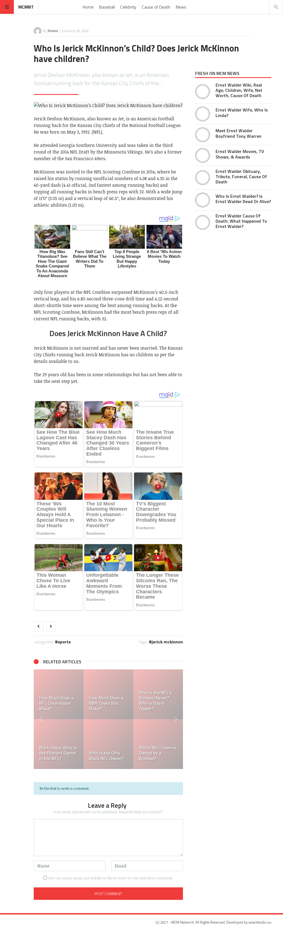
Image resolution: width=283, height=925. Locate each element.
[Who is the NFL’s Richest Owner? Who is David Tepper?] (158, 694)
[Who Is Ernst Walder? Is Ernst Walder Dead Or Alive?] (202, 200)
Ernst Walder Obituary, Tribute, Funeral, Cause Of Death (241, 176)
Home (88, 7)
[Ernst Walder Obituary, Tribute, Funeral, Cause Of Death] (202, 177)
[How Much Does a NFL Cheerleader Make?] (58, 694)
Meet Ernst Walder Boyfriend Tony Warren (238, 133)
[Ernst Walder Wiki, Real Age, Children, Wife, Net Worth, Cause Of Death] (202, 91)
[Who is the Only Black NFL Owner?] (108, 744)
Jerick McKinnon (167, 641)
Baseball (107, 7)
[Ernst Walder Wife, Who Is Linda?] (202, 113)
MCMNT (26, 7)
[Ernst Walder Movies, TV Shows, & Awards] (202, 155)
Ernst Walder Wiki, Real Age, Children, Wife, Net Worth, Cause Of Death (239, 90)
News (181, 7)
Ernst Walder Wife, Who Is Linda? (242, 112)
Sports (64, 641)
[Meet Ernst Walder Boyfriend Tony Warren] (202, 134)
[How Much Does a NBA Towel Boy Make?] (108, 694)
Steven (53, 30)
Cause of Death (156, 7)
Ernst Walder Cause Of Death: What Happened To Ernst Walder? (241, 221)
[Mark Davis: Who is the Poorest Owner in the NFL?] (58, 744)
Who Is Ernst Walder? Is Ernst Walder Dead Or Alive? (243, 199)
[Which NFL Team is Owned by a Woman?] (158, 744)
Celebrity (128, 7)
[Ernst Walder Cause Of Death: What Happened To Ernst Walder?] (202, 222)
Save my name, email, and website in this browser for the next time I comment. (110, 877)
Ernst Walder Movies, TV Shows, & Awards (240, 154)
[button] (41, 719)
